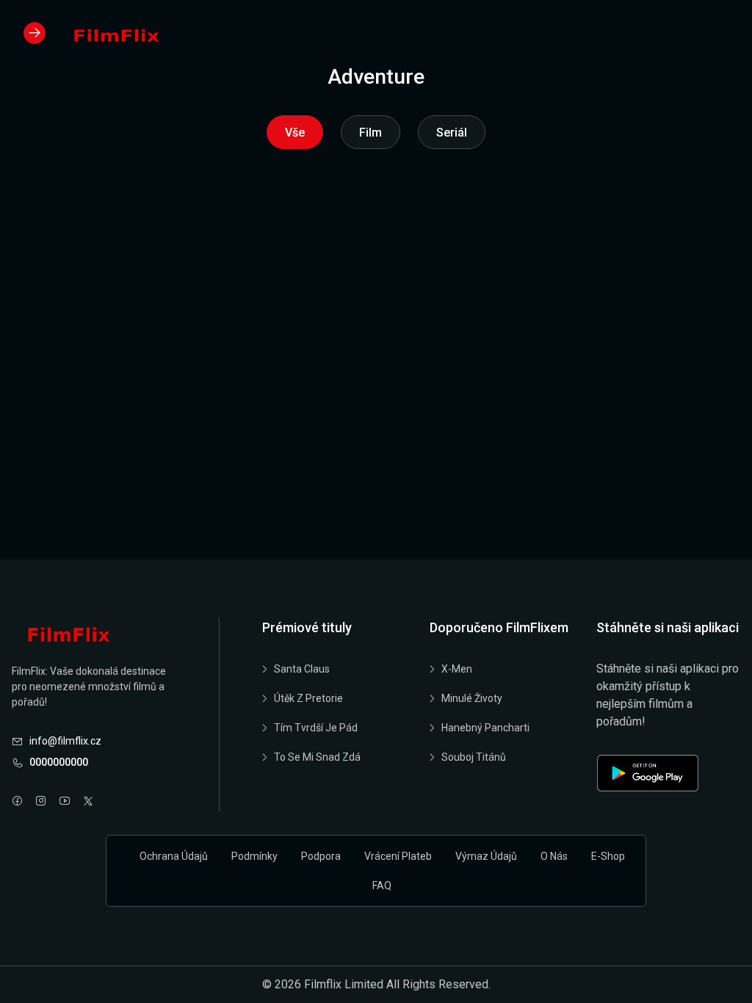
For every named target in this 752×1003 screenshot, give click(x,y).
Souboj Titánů (473, 757)
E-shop (608, 856)
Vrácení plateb (398, 856)
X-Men (456, 669)
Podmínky (254, 856)
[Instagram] (41, 802)
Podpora (321, 856)
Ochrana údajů (174, 856)
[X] (88, 802)
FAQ (381, 885)
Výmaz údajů (486, 856)
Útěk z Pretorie (308, 698)
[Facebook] (18, 802)
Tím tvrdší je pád (316, 728)
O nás (554, 856)
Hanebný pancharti (485, 728)
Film (370, 133)
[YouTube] (64, 802)
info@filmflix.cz (65, 741)
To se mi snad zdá (317, 757)
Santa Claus (302, 669)
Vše (295, 133)
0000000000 (58, 762)
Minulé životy (471, 698)
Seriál (451, 133)
